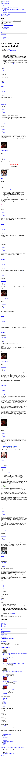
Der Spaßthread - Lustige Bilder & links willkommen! (14, 663)
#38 (4, 514)
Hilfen (4, 743)
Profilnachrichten (13, 9)
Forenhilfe (3, 637)
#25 (4, 187)
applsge (2, 86)
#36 (4, 436)
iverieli (2, 224)
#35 (4, 394)
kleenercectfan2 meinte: (8, 472)
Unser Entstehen (4, 626)
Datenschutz (6, 742)
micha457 (3, 207)
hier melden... (12, 63)
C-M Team (3, 635)
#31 (4, 307)
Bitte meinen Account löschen (9, 689)
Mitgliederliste (4, 634)
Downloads (3, 624)
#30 (4, 284)
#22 (4, 112)
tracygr (4, 725)
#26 (4, 215)
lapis (4, 701)
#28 (4, 250)
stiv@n (4, 702)
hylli (4, 706)
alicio (2, 178)
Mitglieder (5, 10)
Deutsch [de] (6, 737)
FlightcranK (3, 385)
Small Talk (5, 658)
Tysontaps (5, 704)
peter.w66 (5, 698)
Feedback (5, 693)
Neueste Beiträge (5, 647)
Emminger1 (3, 104)
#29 (4, 268)
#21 (4, 95)
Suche (2, 625)
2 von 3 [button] (4, 74)
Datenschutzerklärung (6, 631)
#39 (4, 539)
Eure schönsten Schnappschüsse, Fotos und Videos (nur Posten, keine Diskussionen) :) (15, 654)
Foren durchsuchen (14, 7)
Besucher (5, 12)
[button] (2, 2)
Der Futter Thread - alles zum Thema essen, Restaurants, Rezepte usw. (12, 672)
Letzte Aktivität (20, 9)
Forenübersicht (4, 621)
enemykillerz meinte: (7, 189)
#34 (4, 370)
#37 (4, 470)
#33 (4, 341)
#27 (4, 233)
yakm (4, 703)
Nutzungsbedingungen (6, 629)
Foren (4, 5)
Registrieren (3, 34)
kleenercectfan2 (4, 150)
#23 (4, 132)
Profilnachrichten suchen (20, 12)
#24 (4, 159)
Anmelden (3, 32)
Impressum (3, 632)
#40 (4, 566)
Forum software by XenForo (13, 747)
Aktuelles (5, 8)
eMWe (9, 49)
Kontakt (5, 740)
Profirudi (5, 699)
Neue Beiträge (6, 7)
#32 (4, 325)
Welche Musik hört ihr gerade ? (10, 681)
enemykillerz (3, 123)
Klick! (15, 494)
